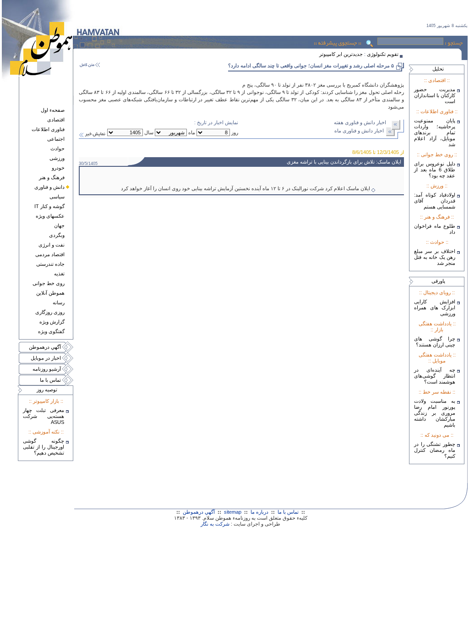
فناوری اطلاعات (48, 129)
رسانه (59, 302)
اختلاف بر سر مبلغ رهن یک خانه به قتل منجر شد (434, 257)
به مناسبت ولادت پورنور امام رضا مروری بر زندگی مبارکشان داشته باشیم (434, 413)
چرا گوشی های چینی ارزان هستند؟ (434, 341)
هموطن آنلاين (50, 293)
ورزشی (57, 158)
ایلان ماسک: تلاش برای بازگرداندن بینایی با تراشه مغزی (345, 162)
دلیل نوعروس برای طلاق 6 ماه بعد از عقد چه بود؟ (434, 169)
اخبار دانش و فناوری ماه (359, 130)
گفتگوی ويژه (51, 331)
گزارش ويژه (52, 321)
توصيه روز (47, 389)
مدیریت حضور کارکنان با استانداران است (434, 95)
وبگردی (57, 235)
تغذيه (59, 273)
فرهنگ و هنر (52, 177)
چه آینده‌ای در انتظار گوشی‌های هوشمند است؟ (434, 375)
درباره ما (259, 512)
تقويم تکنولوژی (382, 54)
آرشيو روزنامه (47, 369)
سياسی (57, 196)
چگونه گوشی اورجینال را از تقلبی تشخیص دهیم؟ (43, 447)
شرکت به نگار (215, 524)
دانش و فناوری (49, 187)
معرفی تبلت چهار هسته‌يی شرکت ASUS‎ (43, 416)
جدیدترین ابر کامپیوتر (341, 54)
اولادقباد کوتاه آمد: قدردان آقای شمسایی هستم (434, 200)
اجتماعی (56, 139)
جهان (59, 225)
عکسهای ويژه (50, 216)
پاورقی (438, 281)
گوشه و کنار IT (49, 206)
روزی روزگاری (50, 312)
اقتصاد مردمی (50, 254)
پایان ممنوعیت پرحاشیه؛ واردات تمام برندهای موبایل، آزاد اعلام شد (434, 132)
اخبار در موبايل (46, 358)
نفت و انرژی (51, 244)
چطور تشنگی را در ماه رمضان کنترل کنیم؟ (434, 450)
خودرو (58, 167)
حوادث (57, 148)
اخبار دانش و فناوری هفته (360, 122)
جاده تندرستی (50, 264)
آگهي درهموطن (45, 347)
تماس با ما (50, 380)
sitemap (232, 512)
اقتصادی (56, 119)
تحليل (438, 68)
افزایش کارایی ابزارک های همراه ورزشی (434, 307)
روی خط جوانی (49, 283)
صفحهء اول (53, 110)
